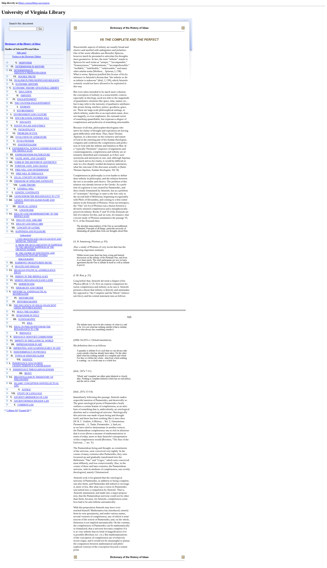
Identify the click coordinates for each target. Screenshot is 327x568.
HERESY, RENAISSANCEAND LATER (34, 280)
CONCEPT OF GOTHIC (28, 228)
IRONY (28, 373)
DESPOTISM (25, 63)
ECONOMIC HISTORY (27, 84)
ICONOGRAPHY (26, 319)
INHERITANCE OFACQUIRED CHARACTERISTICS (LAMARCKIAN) (31, 364)
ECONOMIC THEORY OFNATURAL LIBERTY (36, 88)
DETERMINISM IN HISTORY (30, 66)
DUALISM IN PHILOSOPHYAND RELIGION (36, 80)
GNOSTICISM (26, 210)
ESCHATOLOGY (26, 129)
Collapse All (12, 410)
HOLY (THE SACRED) (28, 312)
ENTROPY (25, 107)
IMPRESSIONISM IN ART (29, 344)
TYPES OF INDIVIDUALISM (29, 356)
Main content (25, 3)
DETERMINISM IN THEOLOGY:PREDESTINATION (30, 71)
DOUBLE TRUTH (27, 76)
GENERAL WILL (25, 189)
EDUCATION (25, 92)
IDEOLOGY (25, 333)
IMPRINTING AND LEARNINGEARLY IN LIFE (37, 348)
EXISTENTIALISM (27, 145)
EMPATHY (26, 95)
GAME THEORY (27, 185)
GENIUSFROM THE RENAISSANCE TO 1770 (37, 196)
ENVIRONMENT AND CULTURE (30, 114)
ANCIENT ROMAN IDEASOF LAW (31, 401)
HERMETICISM (26, 284)
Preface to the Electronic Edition (26, 56)
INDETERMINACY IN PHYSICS (30, 352)
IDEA (29, 323)
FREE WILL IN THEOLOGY (30, 173)
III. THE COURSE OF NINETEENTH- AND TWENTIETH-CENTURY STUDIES (35, 254)
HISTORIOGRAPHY (27, 302)
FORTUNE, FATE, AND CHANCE (31, 166)
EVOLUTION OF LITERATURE (31, 137)
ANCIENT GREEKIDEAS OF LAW (31, 397)
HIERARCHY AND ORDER (29, 288)
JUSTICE (26, 390)
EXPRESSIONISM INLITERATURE (32, 155)
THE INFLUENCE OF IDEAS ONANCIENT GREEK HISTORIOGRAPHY (35, 306)
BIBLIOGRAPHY (26, 259)
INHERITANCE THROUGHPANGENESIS (33, 369)
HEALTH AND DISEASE (27, 266)
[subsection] (25, 235)
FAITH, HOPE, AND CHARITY (31, 158)
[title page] (21, 53)
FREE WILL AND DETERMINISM (32, 170)
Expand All (24, 410)
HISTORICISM (26, 298)
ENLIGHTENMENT (27, 99)
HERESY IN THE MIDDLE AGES (31, 276)
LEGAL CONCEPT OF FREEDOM (30, 177)
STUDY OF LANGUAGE (29, 393)
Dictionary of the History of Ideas (22, 44)
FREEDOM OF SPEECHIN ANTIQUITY (33, 181)
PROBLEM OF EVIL (27, 133)
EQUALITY (25, 122)
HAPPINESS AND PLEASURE (31, 231)
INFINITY (28, 359)
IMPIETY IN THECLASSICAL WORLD (34, 341)
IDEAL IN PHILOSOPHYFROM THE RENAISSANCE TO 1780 (32, 328)
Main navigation (41, 3)
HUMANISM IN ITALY (27, 315)
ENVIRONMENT (25, 111)
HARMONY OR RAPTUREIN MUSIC (33, 263)
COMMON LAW (25, 405)
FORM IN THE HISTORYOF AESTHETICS (36, 162)
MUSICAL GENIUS (27, 206)
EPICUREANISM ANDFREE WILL (32, 118)
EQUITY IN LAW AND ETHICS (29, 126)
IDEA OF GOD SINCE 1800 (29, 224)
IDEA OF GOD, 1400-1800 (29, 220)
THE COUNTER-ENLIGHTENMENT (32, 103)
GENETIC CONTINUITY (27, 192)
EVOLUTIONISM (25, 141)
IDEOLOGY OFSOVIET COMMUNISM (33, 337)
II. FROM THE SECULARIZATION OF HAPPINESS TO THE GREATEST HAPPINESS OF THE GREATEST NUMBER (39, 247)
